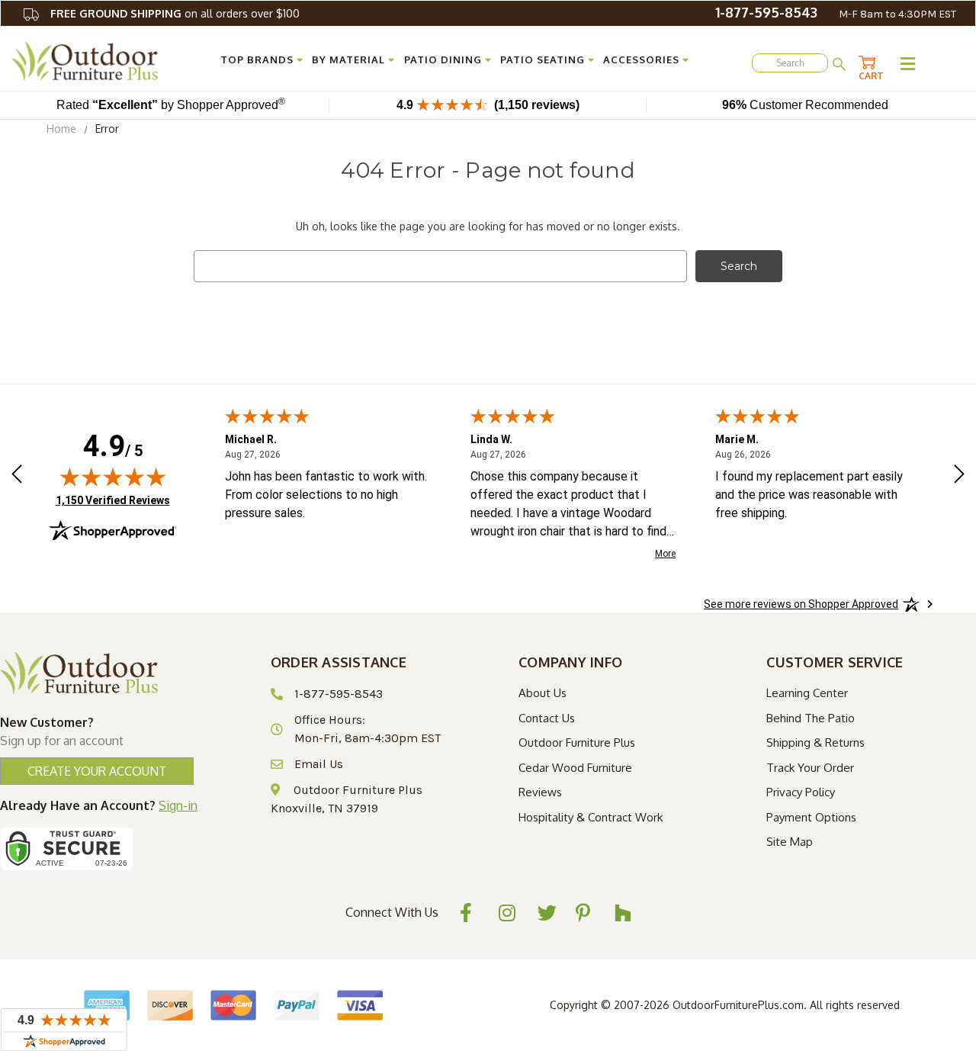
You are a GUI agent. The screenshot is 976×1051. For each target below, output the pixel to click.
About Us (542, 693)
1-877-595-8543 (766, 12)
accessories (641, 59)
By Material (348, 59)
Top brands (257, 59)
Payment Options (811, 817)
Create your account (96, 771)
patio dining (443, 59)
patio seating (542, 59)
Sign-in (178, 805)
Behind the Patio (810, 718)
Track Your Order (810, 767)
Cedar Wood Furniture (575, 767)
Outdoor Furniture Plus (576, 742)
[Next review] (959, 476)
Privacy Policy (800, 792)
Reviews (540, 792)
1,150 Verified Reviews (113, 499)
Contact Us (546, 718)
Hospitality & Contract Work (590, 817)
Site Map (789, 841)
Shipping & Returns (815, 742)
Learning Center (807, 693)
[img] (112, 477)
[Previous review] (17, 476)
